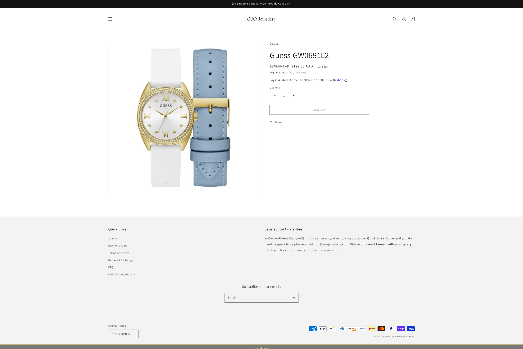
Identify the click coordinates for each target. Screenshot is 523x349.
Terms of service (119, 253)
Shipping (275, 72)
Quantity (275, 87)
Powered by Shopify (405, 336)
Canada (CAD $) (121, 334)
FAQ (110, 267)
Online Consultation (121, 274)
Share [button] (278, 122)
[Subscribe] (293, 297)
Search (112, 238)
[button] (110, 19)
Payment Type (117, 245)
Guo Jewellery (388, 336)
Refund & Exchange (120, 260)
